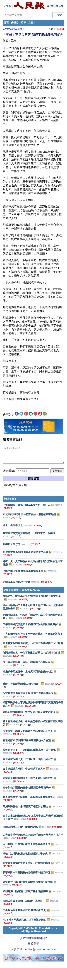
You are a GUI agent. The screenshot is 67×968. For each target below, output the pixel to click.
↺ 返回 (8, 5)
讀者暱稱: (9, 470)
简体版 (59, 5)
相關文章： (10, 498)
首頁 (6, 22)
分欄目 (15, 22)
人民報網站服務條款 (33, 938)
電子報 (50, 5)
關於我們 (33, 943)
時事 (23, 22)
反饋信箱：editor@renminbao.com (33, 949)
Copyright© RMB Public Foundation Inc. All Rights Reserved (33, 930)
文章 (31, 22)
